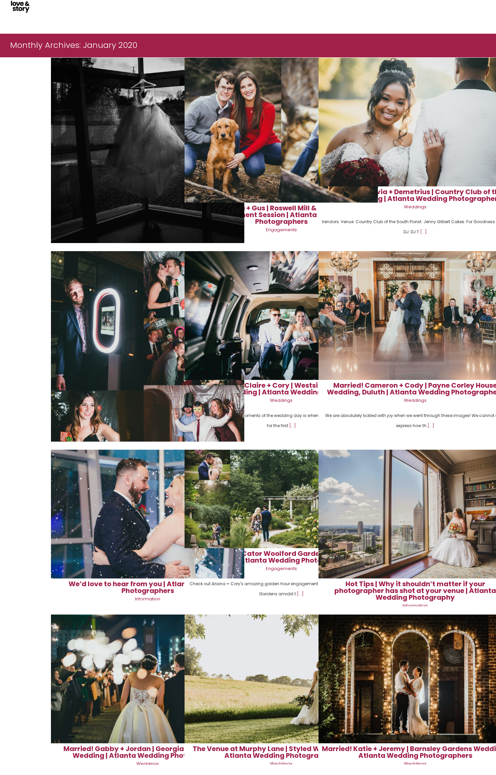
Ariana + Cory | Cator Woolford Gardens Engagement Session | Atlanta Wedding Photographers (281, 557)
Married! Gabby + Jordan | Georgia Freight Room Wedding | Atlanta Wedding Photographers (147, 752)
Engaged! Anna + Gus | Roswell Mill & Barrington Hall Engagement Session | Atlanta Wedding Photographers (281, 214)
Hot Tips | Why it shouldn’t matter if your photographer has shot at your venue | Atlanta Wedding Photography (415, 590)
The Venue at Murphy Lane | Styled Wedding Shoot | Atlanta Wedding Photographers (281, 752)
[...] (423, 232)
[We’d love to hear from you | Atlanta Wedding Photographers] (147, 514)
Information (147, 599)
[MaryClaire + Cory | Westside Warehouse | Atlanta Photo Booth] (147, 351)
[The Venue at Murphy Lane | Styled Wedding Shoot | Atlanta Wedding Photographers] (281, 679)
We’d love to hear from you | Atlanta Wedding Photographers (147, 587)
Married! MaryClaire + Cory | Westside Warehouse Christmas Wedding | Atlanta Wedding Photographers (281, 389)
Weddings (415, 207)
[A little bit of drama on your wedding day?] (147, 154)
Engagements (281, 230)
